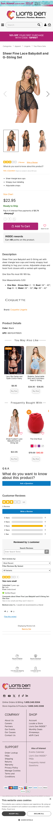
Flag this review (10, 617)
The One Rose (36, 439)
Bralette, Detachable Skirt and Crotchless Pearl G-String (35, 378)
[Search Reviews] (46, 552)
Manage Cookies (12, 770)
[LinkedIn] (27, 696)
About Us (9, 720)
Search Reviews (26, 548)
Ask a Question (9, 171)
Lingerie (27, 46)
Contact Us (10, 735)
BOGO (26, 36)
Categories (7, 46)
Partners (9, 726)
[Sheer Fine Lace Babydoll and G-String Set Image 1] (26, 94)
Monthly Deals (35, 729)
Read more (11, 809)
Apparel (18, 46)
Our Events (10, 729)
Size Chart (8, 194)
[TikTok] (23, 696)
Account (33, 720)
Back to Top (26, 629)
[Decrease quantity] (5, 219)
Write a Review (32, 162)
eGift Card (34, 735)
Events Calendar (36, 752)
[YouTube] (9, 696)
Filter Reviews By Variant (12, 566)
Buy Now (14, 391)
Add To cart (22, 226)
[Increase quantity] (14, 219)
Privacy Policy (11, 767)
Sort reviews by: (9, 559)
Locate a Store (36, 723)
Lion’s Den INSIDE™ (38, 726)
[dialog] (26, 810)
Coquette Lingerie (18, 309)
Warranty (9, 764)
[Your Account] (45, 24)
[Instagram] (4, 696)
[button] (2, 25)
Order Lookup (11, 752)
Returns (8, 761)
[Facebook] (19, 696)
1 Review (21, 162)
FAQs (7, 755)
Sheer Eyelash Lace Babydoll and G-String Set (14, 441)
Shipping (9, 758)
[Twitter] (14, 696)
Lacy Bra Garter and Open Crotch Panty (14, 377)
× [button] (50, 799)
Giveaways (34, 732)
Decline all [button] (39, 814)
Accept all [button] (14, 814)
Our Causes (10, 732)
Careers (8, 723)
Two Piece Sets (40, 46)
